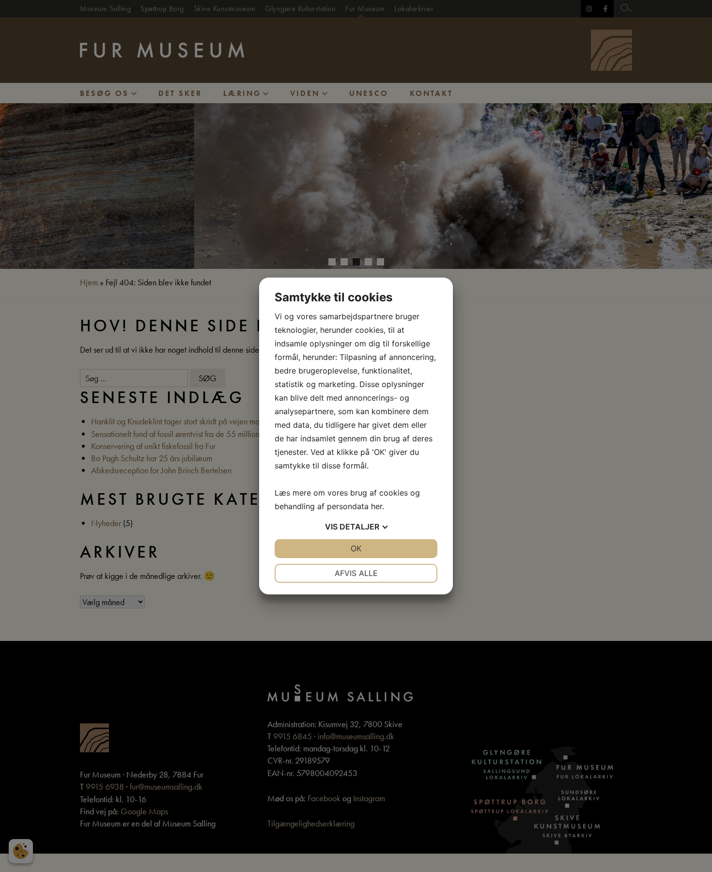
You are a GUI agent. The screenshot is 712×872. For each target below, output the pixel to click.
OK (356, 548)
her (376, 506)
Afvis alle (356, 573)
